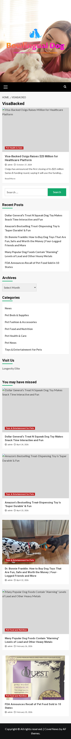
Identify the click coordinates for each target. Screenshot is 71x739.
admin (10, 165)
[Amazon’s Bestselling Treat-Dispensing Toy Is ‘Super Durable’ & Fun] (35, 476)
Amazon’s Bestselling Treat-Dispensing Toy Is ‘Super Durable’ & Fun (32, 228)
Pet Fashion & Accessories (21, 322)
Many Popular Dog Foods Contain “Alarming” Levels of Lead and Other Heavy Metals (31, 254)
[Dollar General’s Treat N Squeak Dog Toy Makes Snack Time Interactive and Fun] (35, 410)
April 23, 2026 (22, 510)
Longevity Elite (11, 368)
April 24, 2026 (22, 445)
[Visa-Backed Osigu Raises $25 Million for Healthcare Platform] (35, 130)
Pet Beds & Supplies (17, 315)
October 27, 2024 (24, 165)
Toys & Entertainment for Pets (23, 349)
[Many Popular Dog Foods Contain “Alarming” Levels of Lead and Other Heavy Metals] (35, 612)
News (8, 308)
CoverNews (51, 729)
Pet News (10, 342)
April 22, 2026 (22, 580)
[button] (5, 86)
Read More (10, 178)
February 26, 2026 (24, 646)
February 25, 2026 (24, 712)
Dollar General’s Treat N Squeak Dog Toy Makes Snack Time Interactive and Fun (33, 217)
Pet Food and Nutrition (19, 328)
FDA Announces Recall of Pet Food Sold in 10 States (32, 264)
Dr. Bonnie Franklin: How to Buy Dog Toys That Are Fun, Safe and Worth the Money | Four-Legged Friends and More (35, 241)
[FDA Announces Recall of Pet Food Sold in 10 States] (35, 678)
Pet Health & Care (14, 148)
